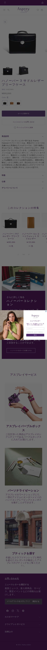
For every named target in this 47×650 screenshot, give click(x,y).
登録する (35, 335)
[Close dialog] (46, 311)
